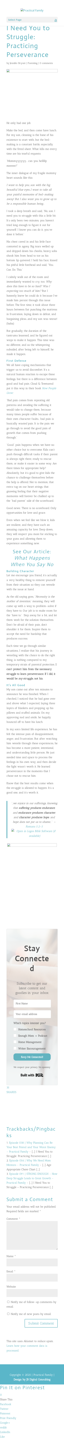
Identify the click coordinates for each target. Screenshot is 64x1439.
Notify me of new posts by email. (31, 1314)
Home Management (30, 1042)
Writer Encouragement (32, 1048)
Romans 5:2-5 (34, 826)
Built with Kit (32, 1075)
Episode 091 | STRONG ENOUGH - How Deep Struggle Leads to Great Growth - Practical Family (31, 1178)
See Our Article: (32, 557)
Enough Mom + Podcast (32, 1035)
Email (11, 1271)
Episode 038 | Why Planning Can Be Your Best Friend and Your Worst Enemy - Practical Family (31, 1147)
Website (11, 1286)
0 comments (46, 63)
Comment (13, 1218)
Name (11, 1256)
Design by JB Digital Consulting (32, 1379)
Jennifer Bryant (18, 63)
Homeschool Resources (32, 1029)
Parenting (33, 63)
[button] (32, 1036)
